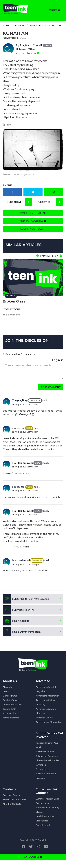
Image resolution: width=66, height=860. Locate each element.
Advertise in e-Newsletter (48, 722)
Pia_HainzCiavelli (31, 45)
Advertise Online (44, 717)
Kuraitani (54, 25)
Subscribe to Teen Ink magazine (46, 775)
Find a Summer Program (26, 631)
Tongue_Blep (19, 400)
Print (8, 124)
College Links (42, 803)
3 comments (13, 314)
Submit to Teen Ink (23, 609)
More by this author (26, 53)
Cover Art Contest (12, 795)
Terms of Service (11, 717)
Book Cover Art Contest (14, 799)
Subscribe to (30, 599)
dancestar (18, 427)
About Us (7, 687)
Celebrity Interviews (13, 704)
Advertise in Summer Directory (46, 711)
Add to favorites (32, 220)
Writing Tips (41, 764)
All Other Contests (12, 803)
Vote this (49, 202)
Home (6, 25)
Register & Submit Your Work (47, 745)
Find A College (20, 620)
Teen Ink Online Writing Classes (47, 809)
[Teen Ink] (16, 9)
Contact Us (8, 691)
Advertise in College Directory (46, 702)
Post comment (51, 387)
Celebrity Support (11, 700)
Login (56, 360)
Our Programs (10, 695)
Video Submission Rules (47, 760)
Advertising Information (47, 695)
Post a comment (31, 212)
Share (7, 185)
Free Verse (36, 25)
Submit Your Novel (45, 751)
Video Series (42, 820)
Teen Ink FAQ (9, 708)
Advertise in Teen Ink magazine (46, 689)
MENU (53, 9)
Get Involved (42, 769)
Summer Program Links (47, 798)
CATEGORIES (32, 856)
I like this (18, 202)
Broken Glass (14, 301)
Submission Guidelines (47, 756)
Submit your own (32, 228)
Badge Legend (43, 825)
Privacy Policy (9, 713)
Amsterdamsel (21, 560)
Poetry (19, 25)
